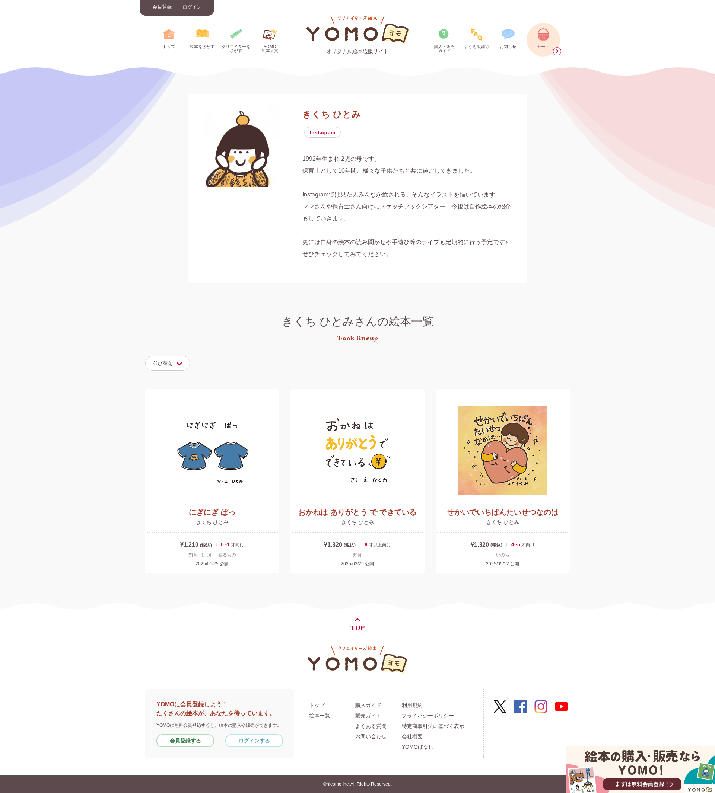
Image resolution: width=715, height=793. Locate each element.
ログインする (254, 741)
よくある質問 (371, 726)
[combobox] (167, 363)
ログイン (192, 7)
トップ (317, 705)
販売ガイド (368, 716)
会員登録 (162, 7)
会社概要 (412, 736)
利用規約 (412, 705)
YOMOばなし (417, 747)
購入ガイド (368, 705)
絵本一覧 (319, 716)
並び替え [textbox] (162, 363)
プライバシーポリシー (428, 716)
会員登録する (185, 741)
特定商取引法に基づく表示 (433, 726)
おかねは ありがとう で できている (357, 512)
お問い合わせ (371, 736)
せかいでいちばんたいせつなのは (503, 512)
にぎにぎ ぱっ (212, 512)
